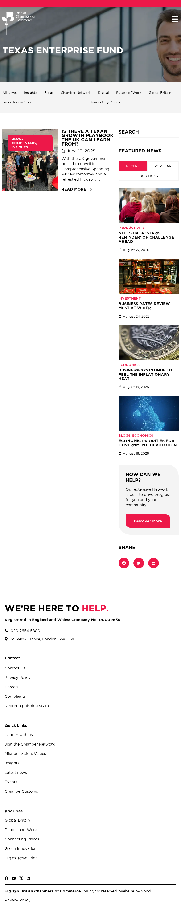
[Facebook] (6, 878)
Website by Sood (134, 891)
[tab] (133, 166)
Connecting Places (105, 102)
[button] (174, 19)
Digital (103, 92)
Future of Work (128, 92)
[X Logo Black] (21, 878)
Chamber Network (76, 92)
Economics (129, 365)
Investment (130, 298)
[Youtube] (14, 878)
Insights (30, 92)
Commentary (24, 143)
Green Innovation (16, 102)
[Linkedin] (28, 878)
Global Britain (160, 92)
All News (9, 92)
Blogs (48, 92)
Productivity (131, 228)
